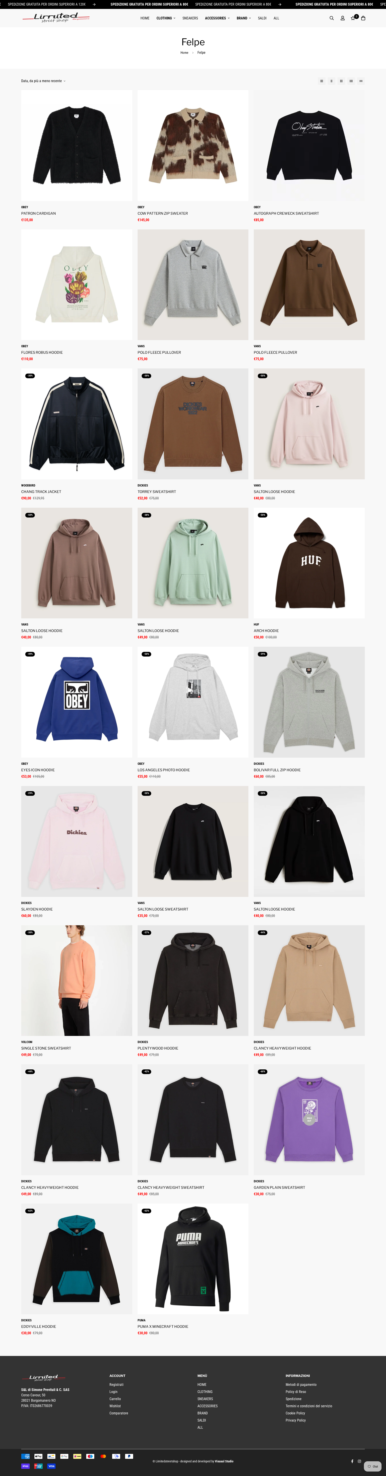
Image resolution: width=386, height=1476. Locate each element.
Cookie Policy (295, 1413)
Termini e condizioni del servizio (309, 1406)
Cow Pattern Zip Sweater (163, 213)
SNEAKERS (190, 18)
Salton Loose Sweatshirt (163, 909)
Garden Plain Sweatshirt (279, 1187)
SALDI (262, 18)
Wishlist (115, 1406)
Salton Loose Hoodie (274, 492)
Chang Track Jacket (41, 492)
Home (184, 53)
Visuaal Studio (224, 1461)
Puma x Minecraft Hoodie (163, 1326)
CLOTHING (164, 18)
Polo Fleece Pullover (159, 352)
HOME (145, 18)
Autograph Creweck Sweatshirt (286, 213)
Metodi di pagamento (301, 1384)
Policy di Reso (296, 1392)
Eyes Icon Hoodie (38, 770)
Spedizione (294, 1399)
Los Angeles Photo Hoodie (164, 770)
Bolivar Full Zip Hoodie (277, 770)
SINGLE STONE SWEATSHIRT (46, 1048)
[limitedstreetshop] (55, 18)
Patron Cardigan (38, 213)
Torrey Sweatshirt (157, 492)
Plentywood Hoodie (158, 1048)
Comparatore (118, 1413)
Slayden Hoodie (37, 909)
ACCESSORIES (215, 18)
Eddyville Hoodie (38, 1326)
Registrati (116, 1384)
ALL (276, 18)
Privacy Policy (296, 1420)
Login (113, 1392)
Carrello (115, 1399)
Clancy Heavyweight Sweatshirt (171, 1187)
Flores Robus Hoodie (42, 352)
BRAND (242, 18)
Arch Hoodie (266, 631)
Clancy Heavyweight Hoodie (282, 1048)
